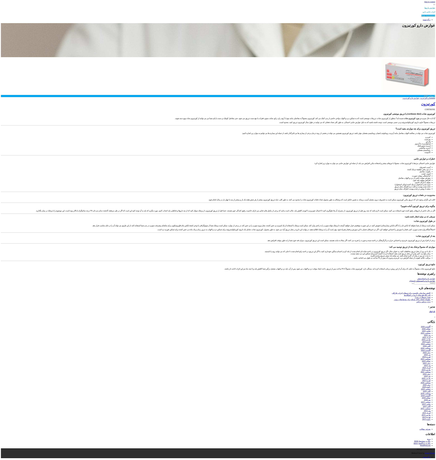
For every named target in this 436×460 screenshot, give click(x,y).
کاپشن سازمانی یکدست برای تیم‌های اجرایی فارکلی (411, 293)
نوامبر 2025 (426, 331)
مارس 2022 (426, 378)
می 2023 (427, 365)
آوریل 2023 (426, 368)
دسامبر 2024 (426, 344)
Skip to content (429, 2)
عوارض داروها (430, 8)
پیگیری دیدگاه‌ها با (422, 443)
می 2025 (427, 335)
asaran (433, 98)
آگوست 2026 (426, 327)
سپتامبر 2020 (426, 383)
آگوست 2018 (426, 396)
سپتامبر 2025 (426, 333)
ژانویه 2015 (426, 419)
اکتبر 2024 (427, 346)
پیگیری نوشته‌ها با (422, 441)
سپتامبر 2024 (426, 348)
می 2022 (427, 376)
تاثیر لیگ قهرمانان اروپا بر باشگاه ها (417, 295)
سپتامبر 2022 (426, 372)
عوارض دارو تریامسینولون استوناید (422, 281)
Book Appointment (428, 16)
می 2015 (427, 411)
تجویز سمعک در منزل (423, 297)
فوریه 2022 (426, 380)
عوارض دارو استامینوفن (426, 279)
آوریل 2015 (426, 413)
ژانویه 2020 (426, 387)
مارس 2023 (426, 370)
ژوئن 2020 (427, 385)
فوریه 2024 (426, 357)
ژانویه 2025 (426, 342)
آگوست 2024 (426, 350)
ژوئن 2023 (427, 363)
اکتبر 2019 (427, 391)
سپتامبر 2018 (426, 393)
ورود (429, 439)
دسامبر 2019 (426, 389)
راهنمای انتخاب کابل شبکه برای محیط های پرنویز (412, 300)
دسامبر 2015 (426, 402)
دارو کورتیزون (425, 98)
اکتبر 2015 (427, 406)
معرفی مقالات (425, 429)
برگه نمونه (427, 20)
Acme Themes (430, 453)
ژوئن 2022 (427, 374)
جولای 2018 (426, 398)
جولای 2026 (426, 329)
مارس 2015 (426, 415)
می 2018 (427, 400)
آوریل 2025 (426, 337)
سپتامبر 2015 (426, 409)
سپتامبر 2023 (426, 359)
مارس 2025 (426, 340)
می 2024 (427, 355)
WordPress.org (425, 445)
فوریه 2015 (426, 417)
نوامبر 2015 (426, 404)
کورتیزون (428, 104)
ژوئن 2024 (427, 352)
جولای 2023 (426, 361)
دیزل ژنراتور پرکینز (423, 302)
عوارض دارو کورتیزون (411, 98)
